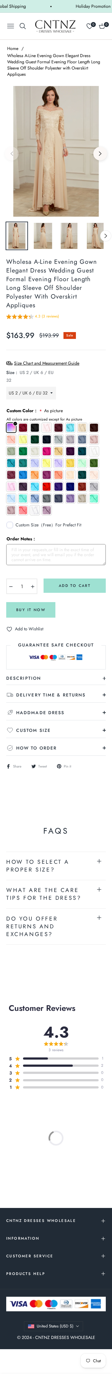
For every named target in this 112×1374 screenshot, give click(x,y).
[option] (56, 151)
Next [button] (100, 153)
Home (12, 48)
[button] (32, 317)
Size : (30, 376)
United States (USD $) (55, 1326)
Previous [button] (12, 153)
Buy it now (30, 610)
